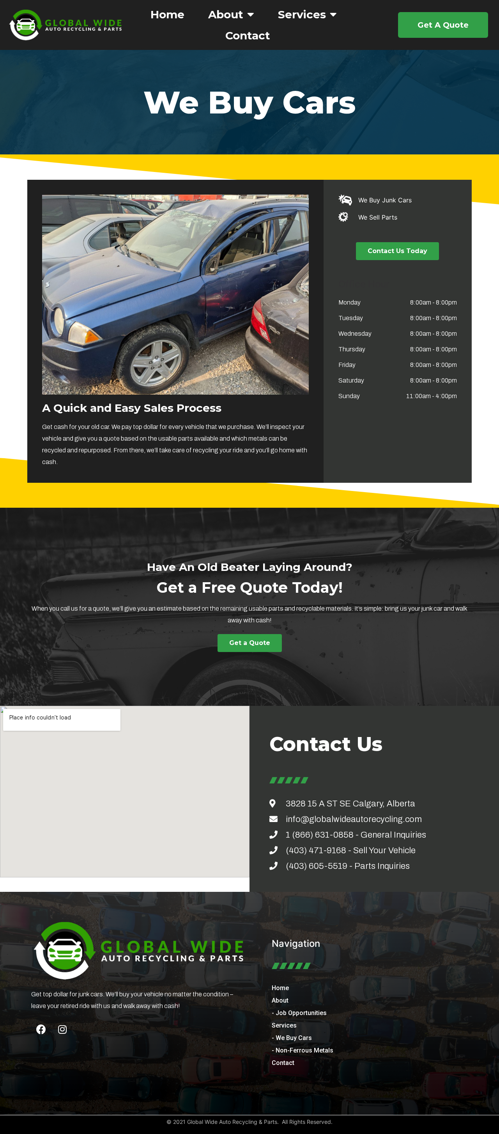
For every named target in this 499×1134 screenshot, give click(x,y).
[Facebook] (41, 1029)
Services (302, 14)
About (225, 14)
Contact (247, 35)
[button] (443, 25)
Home (167, 14)
